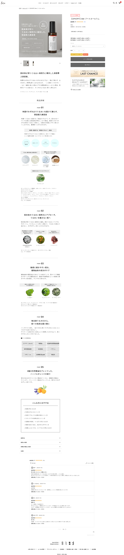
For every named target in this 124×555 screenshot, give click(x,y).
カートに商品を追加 (87, 59)
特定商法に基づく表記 (72, 549)
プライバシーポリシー (52, 549)
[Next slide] (59, 63)
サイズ (72, 43)
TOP (20, 8)
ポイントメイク (53, 3)
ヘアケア (67, 3)
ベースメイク (46, 3)
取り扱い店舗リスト (84, 549)
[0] (119, 3)
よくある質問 (41, 549)
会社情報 (94, 549)
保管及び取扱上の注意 (26, 446)
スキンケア (60, 3)
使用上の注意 (24, 442)
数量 (72, 50)
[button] (26, 63)
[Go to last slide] (21, 63)
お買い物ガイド (31, 549)
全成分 (22, 451)
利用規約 (62, 549)
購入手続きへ (88, 64)
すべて (40, 3)
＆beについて (74, 3)
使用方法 (23, 438)
